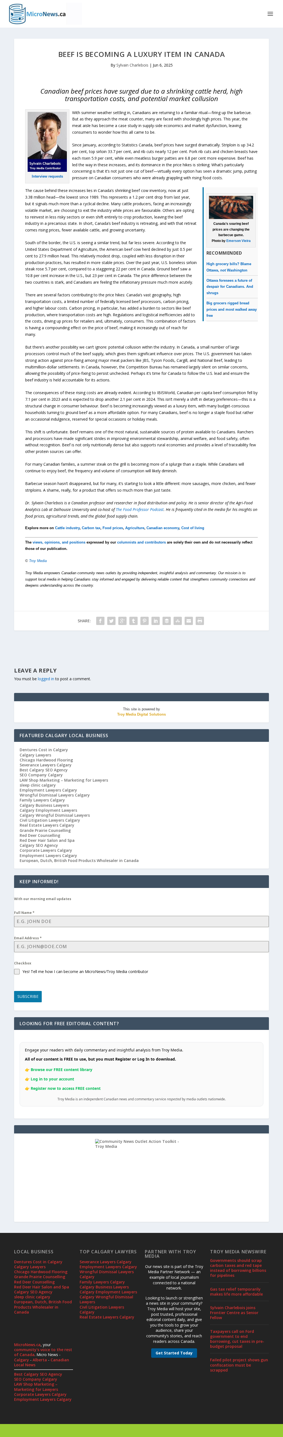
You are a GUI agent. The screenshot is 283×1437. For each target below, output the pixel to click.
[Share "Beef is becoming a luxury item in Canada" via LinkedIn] (155, 620)
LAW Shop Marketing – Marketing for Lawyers (64, 780)
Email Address (28, 938)
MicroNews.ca (27, 1344)
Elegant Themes (52, 1430)
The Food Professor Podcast (140, 509)
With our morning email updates (42, 899)
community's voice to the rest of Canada (43, 1352)
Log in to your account (52, 1079)
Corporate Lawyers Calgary (46, 850)
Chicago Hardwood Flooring (46, 760)
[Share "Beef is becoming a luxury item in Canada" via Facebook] (100, 620)
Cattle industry (67, 528)
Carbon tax (91, 528)
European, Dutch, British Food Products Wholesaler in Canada (79, 860)
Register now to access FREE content (66, 1088)
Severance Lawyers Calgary (46, 765)
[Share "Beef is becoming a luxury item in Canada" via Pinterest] (144, 620)
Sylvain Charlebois (132, 65)
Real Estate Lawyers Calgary (47, 825)
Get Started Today (174, 1353)
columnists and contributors (141, 542)
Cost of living (192, 528)
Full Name (24, 912)
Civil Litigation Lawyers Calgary (50, 820)
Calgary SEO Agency (39, 845)
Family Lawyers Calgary (42, 800)
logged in (46, 678)
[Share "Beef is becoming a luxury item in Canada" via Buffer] (166, 620)
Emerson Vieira (238, 241)
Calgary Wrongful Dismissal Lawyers (55, 815)
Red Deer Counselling (40, 835)
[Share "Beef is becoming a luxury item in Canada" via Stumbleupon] (177, 620)
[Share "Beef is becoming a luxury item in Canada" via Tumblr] (133, 620)
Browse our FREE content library (61, 1069)
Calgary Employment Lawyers (48, 810)
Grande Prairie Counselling (45, 830)
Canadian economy (162, 528)
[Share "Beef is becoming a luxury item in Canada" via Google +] (122, 620)
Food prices (113, 528)
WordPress (104, 1430)
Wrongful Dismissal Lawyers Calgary (55, 795)
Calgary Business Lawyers (44, 805)
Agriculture (134, 528)
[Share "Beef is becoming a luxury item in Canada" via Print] (199, 620)
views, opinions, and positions (59, 542)
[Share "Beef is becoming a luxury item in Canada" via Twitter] (111, 620)
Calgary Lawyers (35, 755)
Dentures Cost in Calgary (44, 749)
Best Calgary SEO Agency (44, 769)
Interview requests (47, 176)
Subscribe (27, 996)
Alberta (40, 1359)
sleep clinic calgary (38, 785)
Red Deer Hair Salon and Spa (47, 840)
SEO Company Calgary (41, 774)
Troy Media (38, 561)
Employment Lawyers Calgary (48, 790)
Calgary (21, 1359)
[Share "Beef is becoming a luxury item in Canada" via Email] (188, 620)
